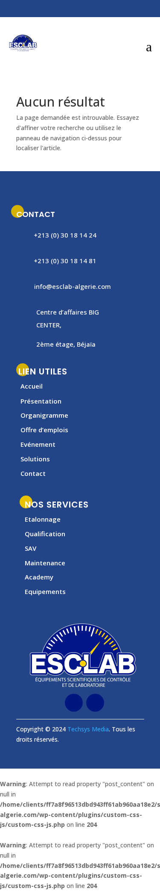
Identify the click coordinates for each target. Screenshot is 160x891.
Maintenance (45, 562)
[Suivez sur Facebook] (12, 10)
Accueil (31, 386)
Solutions (35, 458)
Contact (33, 473)
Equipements (45, 591)
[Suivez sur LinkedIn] (29, 10)
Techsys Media (88, 729)
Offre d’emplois (44, 429)
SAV (30, 548)
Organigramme (44, 415)
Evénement (37, 444)
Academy (39, 577)
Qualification (45, 533)
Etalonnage (43, 519)
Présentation (40, 401)
